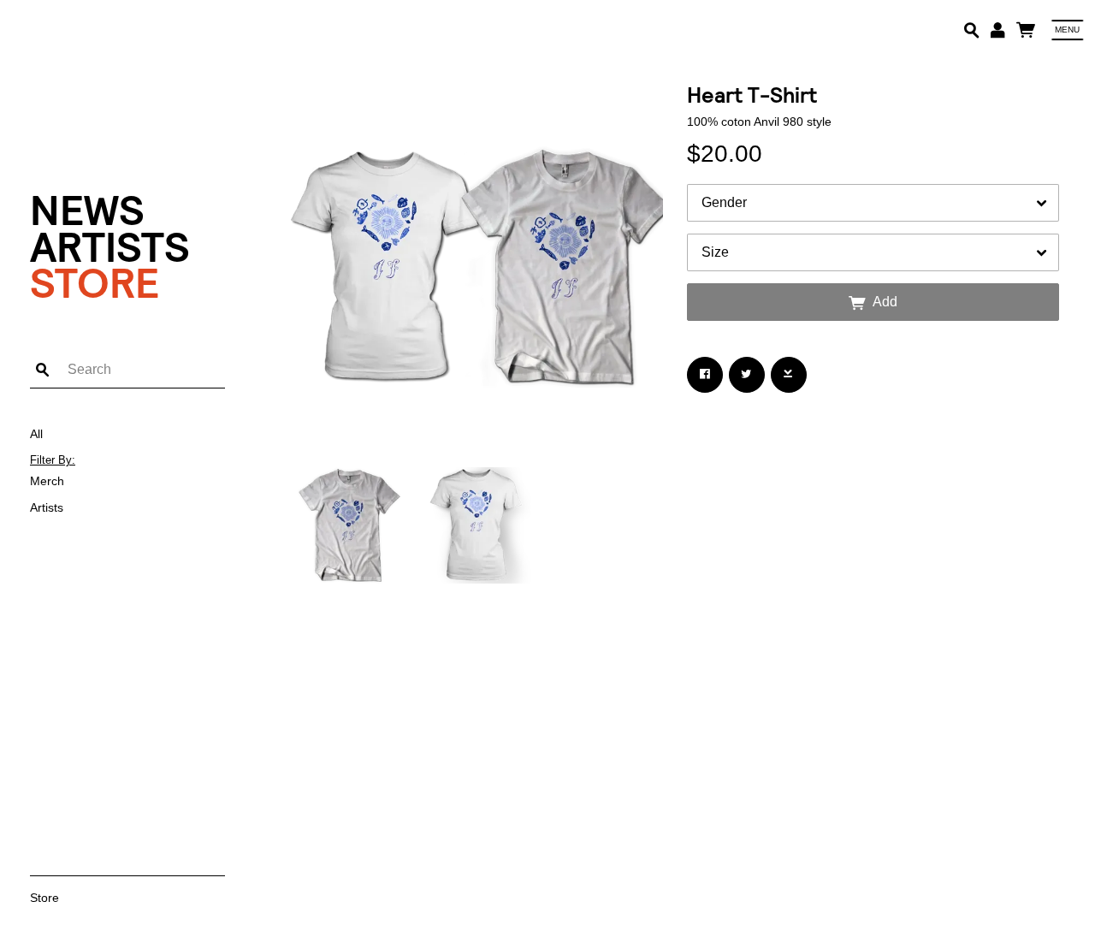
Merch (47, 481)
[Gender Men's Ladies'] (873, 203)
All (36, 434)
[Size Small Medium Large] (873, 252)
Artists (110, 248)
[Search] (971, 29)
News (87, 211)
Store (94, 284)
